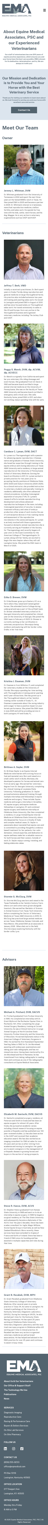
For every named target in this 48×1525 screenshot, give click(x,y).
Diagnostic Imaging (13, 1412)
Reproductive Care (12, 1417)
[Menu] (44, 10)
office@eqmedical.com (14, 1466)
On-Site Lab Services (14, 1430)
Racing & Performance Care (17, 1421)
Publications (10, 1394)
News (6, 1399)
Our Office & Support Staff (17, 1385)
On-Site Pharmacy (12, 1434)
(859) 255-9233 (11, 1462)
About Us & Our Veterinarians (18, 1381)
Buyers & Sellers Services (16, 1425)
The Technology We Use (15, 1390)
